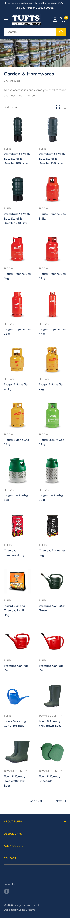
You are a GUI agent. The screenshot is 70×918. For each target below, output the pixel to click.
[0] (62, 19)
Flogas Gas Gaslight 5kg (17, 497)
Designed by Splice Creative (19, 910)
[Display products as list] (64, 107)
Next (59, 801)
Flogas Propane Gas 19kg (17, 331)
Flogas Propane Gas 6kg (17, 276)
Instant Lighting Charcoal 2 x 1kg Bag (15, 610)
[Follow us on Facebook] (6, 891)
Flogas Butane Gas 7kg (51, 386)
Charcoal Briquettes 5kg (52, 553)
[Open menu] (6, 19)
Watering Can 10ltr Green (52, 608)
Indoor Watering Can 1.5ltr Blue (15, 723)
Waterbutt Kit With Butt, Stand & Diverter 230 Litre (17, 218)
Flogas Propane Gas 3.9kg (52, 216)
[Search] (61, 32)
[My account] (55, 19)
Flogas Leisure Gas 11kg (51, 442)
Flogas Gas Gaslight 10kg (52, 497)
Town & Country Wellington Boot (50, 723)
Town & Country (50, 716)
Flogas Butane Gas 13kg (16, 442)
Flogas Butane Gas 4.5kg (16, 386)
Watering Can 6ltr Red (51, 668)
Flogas (44, 208)
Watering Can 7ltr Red (16, 668)
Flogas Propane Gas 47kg (52, 331)
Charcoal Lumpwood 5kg (14, 553)
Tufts (8, 149)
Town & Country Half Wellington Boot (15, 781)
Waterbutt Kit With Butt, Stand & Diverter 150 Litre (52, 158)
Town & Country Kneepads (49, 778)
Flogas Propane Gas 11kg (52, 276)
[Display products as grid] (58, 107)
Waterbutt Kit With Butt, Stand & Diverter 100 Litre (17, 158)
